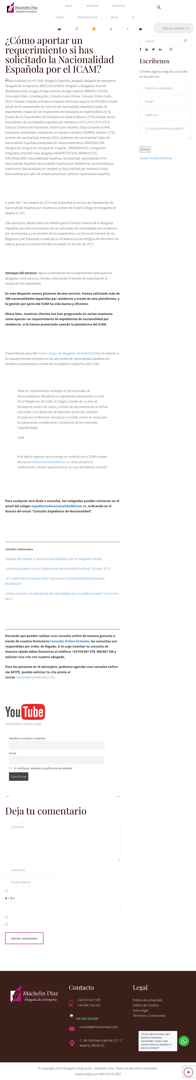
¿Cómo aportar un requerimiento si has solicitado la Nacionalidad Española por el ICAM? (59, 54)
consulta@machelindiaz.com (35, 677)
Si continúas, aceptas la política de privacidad (42, 768)
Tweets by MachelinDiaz (156, 158)
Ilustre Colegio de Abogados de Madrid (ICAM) (69, 353)
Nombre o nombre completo (27, 738)
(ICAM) (20, 213)
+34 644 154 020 (86, 1019)
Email (12, 753)
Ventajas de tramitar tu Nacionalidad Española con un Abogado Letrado (53, 559)
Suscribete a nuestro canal (23, 724)
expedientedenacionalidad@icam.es (45, 462)
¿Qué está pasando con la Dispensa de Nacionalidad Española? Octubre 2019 (57, 568)
